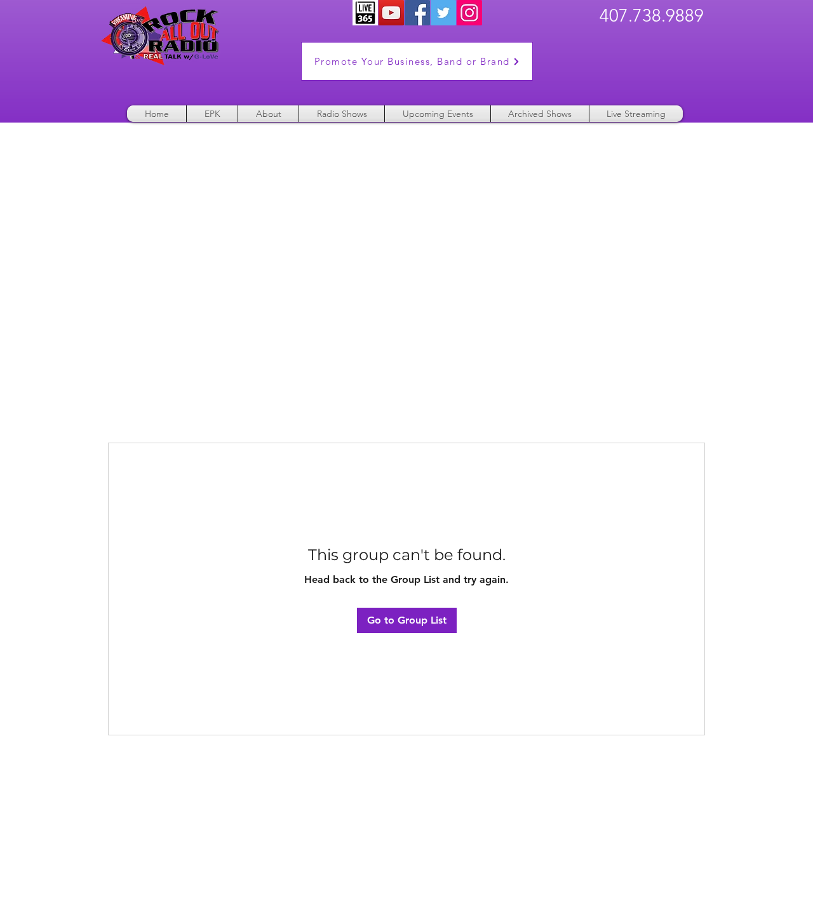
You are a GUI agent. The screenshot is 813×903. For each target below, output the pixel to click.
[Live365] (365, 12)
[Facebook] (417, 12)
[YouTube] (391, 12)
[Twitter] (443, 12)
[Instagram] (469, 12)
